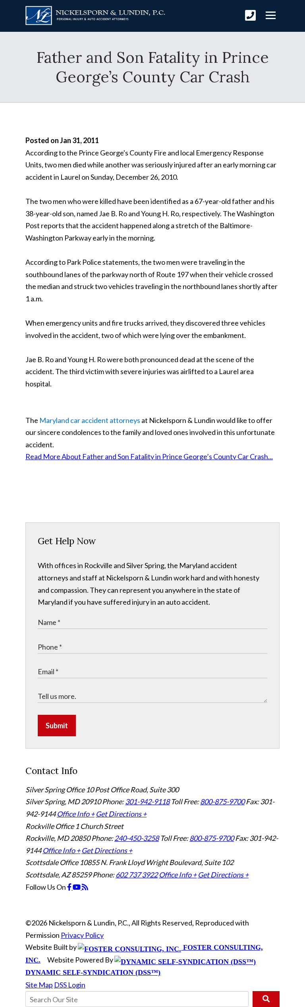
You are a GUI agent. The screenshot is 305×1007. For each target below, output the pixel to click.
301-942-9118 (147, 801)
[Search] (266, 999)
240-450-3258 (136, 838)
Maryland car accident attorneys (89, 420)
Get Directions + (121, 813)
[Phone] (250, 15)
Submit (57, 725)
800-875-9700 (222, 801)
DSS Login (69, 984)
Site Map (39, 984)
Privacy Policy (82, 935)
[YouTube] (77, 887)
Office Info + (76, 813)
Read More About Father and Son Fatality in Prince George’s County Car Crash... (149, 456)
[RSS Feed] (85, 887)
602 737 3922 (137, 874)
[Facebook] (70, 887)
